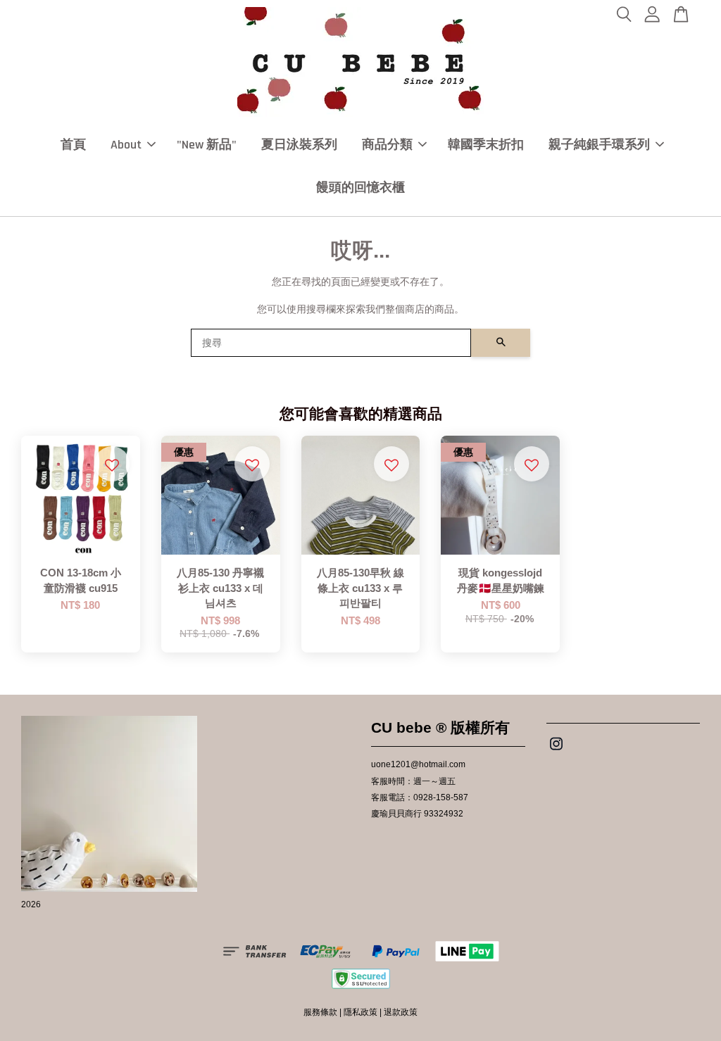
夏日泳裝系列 (299, 145)
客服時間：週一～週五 (413, 781)
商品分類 (387, 145)
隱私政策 (360, 1012)
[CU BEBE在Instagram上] (556, 751)
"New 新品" (207, 145)
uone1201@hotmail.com (418, 764)
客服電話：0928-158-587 (419, 797)
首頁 (73, 145)
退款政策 (401, 1012)
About (126, 145)
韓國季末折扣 (486, 145)
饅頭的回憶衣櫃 (360, 187)
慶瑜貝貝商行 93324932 (417, 814)
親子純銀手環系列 (599, 145)
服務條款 (320, 1012)
